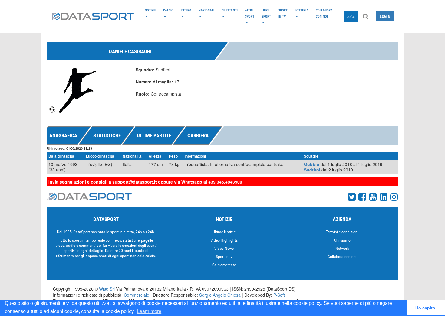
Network (342, 248)
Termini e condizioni (342, 232)
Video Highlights (224, 240)
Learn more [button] (149, 311)
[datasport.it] (92, 16)
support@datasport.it (134, 182)
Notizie (150, 10)
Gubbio (311, 164)
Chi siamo (342, 240)
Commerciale (136, 295)
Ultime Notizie (224, 232)
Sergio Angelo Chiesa (220, 295)
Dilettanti (230, 10)
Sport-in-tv (224, 257)
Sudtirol (312, 170)
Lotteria (301, 10)
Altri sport (249, 13)
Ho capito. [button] (426, 307)
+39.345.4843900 (225, 182)
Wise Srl (107, 289)
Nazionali (206, 10)
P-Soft (279, 295)
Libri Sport (266, 13)
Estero (186, 10)
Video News (224, 248)
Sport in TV (283, 13)
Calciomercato (224, 265)
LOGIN (385, 16)
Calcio (168, 10)
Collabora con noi (324, 13)
